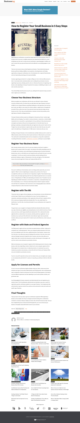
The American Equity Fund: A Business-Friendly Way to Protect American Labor (61, 75)
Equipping (33, 381)
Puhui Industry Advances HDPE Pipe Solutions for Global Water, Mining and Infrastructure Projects (61, 86)
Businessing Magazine (9, 1)
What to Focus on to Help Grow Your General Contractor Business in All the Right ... (60, 389)
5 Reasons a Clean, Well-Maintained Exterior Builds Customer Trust (59, 59)
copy (26, 308)
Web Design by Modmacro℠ (41, 419)
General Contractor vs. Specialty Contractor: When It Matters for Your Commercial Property (60, 69)
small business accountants (32, 138)
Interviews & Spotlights (16, 381)
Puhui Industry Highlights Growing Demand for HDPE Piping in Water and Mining (61, 80)
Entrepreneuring (34, 358)
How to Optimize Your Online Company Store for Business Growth (60, 54)
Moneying (13, 340)
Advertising (52, 416)
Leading (13, 22)
